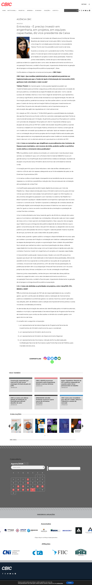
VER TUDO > (13, 439)
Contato (55, 10)
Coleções (47, 10)
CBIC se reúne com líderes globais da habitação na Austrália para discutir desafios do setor (19, 400)
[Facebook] (48, 358)
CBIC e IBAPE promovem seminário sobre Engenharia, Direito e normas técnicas (45, 382)
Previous (9, 426)
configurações (59, 583)
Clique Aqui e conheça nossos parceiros (46, 537)
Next (83, 426)
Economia (38, 10)
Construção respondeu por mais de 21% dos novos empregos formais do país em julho (20, 383)
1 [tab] (45, 435)
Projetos (21, 10)
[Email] (59, 358)
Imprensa (29, 10)
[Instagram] (45, 358)
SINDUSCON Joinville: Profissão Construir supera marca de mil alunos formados (45, 400)
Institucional (11, 10)
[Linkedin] (55, 358)
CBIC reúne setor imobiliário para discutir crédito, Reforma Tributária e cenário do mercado (71, 400)
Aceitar (70, 582)
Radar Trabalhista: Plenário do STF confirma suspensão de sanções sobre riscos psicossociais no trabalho (71, 383)
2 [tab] (47, 435)
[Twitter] (52, 358)
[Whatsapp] (52, 361)
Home (4, 10)
